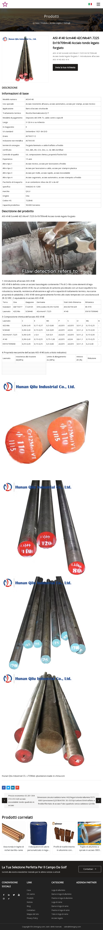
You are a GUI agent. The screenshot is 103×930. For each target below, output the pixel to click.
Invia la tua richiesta (65, 67)
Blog (29, 906)
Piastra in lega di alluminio (62, 898)
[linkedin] (9, 895)
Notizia (30, 902)
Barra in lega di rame (60, 906)
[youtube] (19, 895)
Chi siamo (31, 894)
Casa (37, 23)
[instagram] (4, 899)
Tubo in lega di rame (60, 914)
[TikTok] (9, 899)
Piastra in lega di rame (61, 910)
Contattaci (88, 869)
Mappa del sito (33, 914)
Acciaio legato (56, 23)
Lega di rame (57, 902)
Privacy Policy (32, 918)
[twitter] (14, 895)
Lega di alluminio (58, 890)
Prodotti (44, 23)
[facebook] (4, 895)
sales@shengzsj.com (72, 926)
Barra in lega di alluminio (61, 894)
